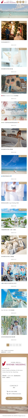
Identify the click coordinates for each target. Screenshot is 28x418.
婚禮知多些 (24, 407)
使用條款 (13, 409)
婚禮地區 (3, 407)
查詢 (8, 409)
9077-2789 (15, 393)
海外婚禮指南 (16, 407)
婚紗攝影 (9, 407)
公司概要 (3, 409)
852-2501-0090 (13, 391)
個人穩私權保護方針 (22, 409)
